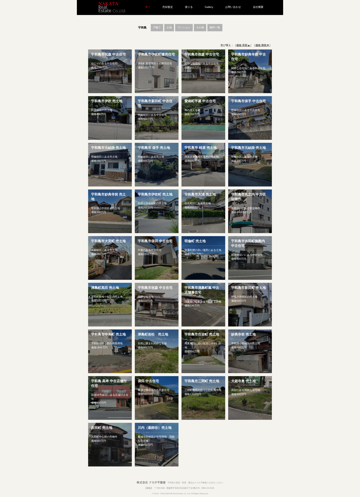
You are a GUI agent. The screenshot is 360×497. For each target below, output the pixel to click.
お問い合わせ (233, 6)
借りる (189, 6)
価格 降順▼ (262, 45)
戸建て (157, 27)
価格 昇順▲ (243, 45)
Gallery (209, 6)
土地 (169, 27)
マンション (183, 27)
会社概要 (258, 6)
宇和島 (142, 27)
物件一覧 (215, 27)
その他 (200, 27)
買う (147, 6)
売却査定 (167, 6)
